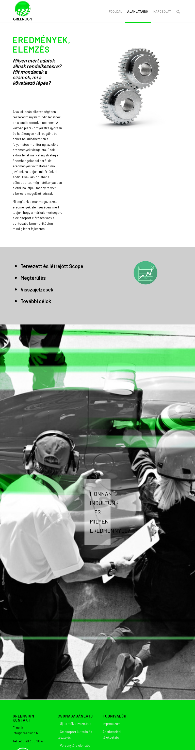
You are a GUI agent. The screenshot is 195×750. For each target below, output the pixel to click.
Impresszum (112, 724)
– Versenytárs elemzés (74, 745)
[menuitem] (115, 11)
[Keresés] (178, 11)
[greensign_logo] (23, 11)
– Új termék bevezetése (74, 724)
